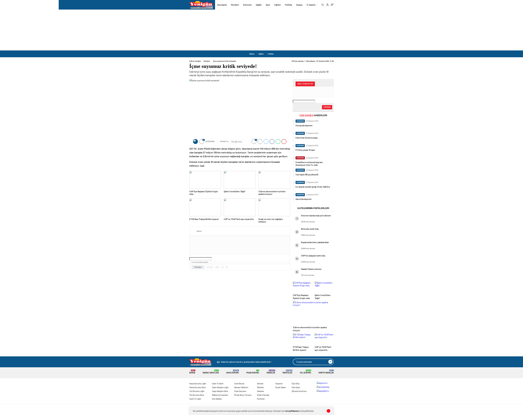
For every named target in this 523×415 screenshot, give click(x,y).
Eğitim (277, 4)
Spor (268, 4)
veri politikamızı (292, 411)
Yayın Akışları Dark (220, 391)
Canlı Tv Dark (217, 383)
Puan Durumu (252, 372)
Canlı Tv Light (195, 399)
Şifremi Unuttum (299, 391)
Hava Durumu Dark (197, 387)
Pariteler (287, 372)
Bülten (251, 54)
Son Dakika (217, 399)
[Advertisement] (261, 30)
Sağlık (259, 4)
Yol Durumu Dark (196, 395)
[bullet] (218, 267)
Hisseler (271, 372)
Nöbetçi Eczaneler (220, 395)
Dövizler (260, 387)
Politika (288, 4)
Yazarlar (279, 383)
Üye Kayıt (296, 387)
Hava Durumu (232, 372)
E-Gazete (311, 4)
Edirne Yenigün (195, 61)
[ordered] (216, 267)
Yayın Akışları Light (220, 387)
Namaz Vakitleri (211, 372)
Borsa (192, 372)
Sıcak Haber (280, 387)
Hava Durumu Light (197, 383)
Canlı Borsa (239, 383)
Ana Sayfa (222, 4)
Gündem (235, 4)
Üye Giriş (295, 383)
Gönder (198, 267)
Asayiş (299, 4)
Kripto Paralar (326, 372)
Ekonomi (247, 4)
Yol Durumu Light (196, 391)
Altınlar (260, 383)
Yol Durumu (305, 372)
